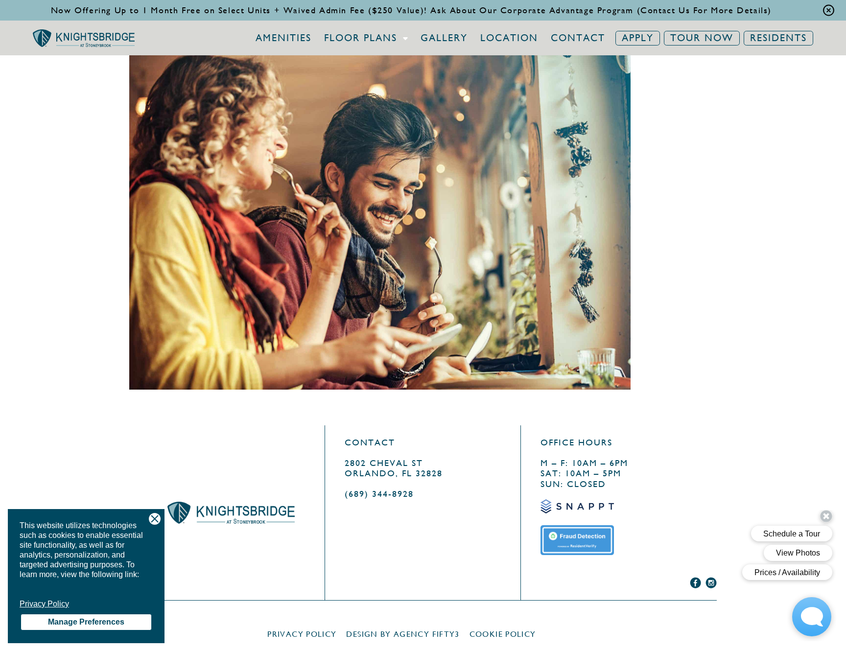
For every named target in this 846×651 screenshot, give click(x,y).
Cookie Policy (503, 634)
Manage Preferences (86, 622)
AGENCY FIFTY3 (427, 634)
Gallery (444, 38)
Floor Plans (360, 38)
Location (509, 38)
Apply (638, 38)
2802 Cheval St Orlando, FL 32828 (394, 468)
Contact (578, 38)
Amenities (283, 38)
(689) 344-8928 (379, 493)
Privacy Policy (44, 604)
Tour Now (701, 38)
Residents (778, 38)
